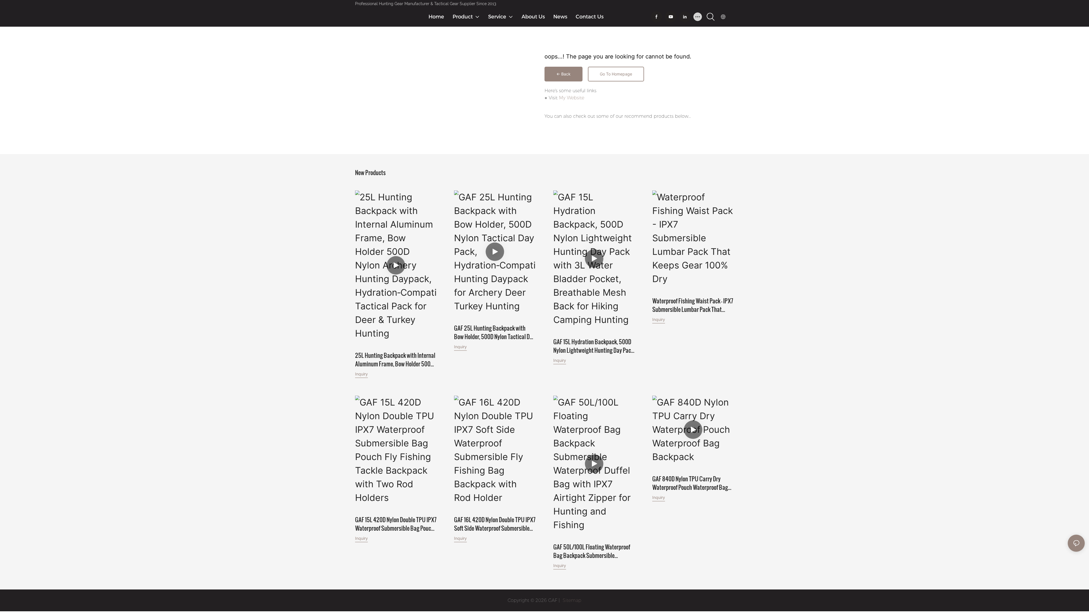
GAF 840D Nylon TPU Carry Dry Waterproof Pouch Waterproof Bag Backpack (690, 483)
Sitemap (571, 600)
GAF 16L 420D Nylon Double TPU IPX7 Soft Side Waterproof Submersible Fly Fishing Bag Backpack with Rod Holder (494, 523)
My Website (571, 97)
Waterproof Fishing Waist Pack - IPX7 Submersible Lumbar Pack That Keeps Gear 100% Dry (692, 305)
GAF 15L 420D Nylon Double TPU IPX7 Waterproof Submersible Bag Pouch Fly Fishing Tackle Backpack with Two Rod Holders (395, 523)
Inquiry (361, 373)
